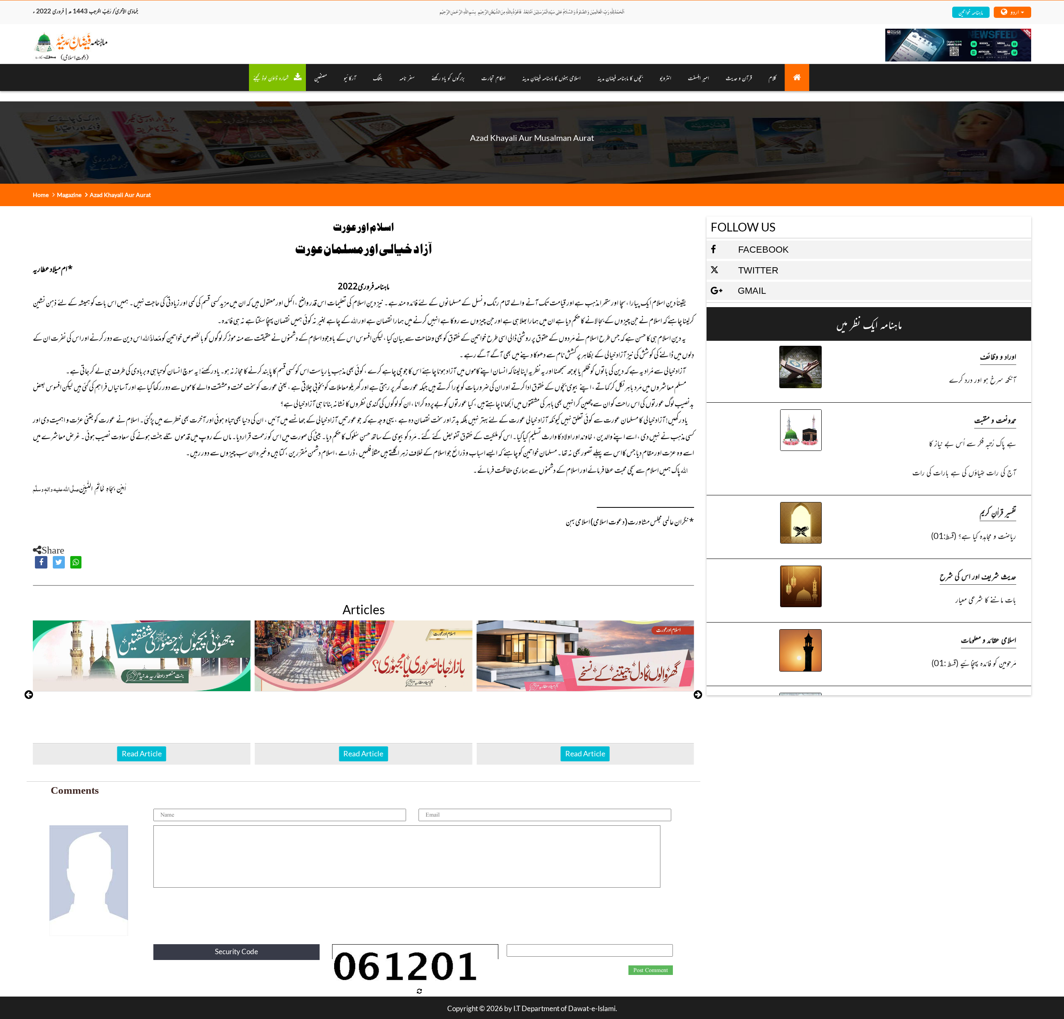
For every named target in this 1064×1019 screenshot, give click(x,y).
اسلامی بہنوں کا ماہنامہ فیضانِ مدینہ (551, 77)
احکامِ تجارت (493, 77)
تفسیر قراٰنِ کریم (998, 512)
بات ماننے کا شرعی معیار (986, 599)
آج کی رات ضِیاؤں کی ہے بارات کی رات (964, 472)
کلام (772, 77)
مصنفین (320, 77)
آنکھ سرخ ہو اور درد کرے (982, 379)
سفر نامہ (407, 77)
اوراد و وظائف (998, 356)
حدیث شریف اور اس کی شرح (978, 576)
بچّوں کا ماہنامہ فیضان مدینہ (620, 77)
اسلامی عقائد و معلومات (988, 639)
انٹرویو (665, 77)
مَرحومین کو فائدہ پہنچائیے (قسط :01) (973, 662)
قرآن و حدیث (739, 77)
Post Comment (650, 970)
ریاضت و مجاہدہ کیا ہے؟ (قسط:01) (973, 535)
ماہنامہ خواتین (970, 12)
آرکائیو (350, 77)
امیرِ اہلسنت (698, 77)
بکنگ (378, 77)
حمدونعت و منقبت (995, 419)
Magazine (69, 194)
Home (41, 194)
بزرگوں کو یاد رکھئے (448, 77)
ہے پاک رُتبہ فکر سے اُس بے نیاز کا (972, 443)
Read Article (142, 753)
